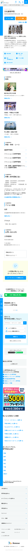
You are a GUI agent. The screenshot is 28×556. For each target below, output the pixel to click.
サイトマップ (17, 532)
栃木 (5, 456)
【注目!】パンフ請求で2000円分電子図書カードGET (13, 5)
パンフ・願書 (21, 18)
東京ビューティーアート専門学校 (12, 376)
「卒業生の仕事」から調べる (11, 433)
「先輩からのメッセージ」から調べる (13, 430)
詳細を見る (7, 98)
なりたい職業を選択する (13, 331)
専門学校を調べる (8, 481)
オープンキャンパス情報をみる (15, 277)
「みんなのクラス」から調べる (12, 427)
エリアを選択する (12, 328)
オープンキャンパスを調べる (8, 498)
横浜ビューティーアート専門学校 (12, 381)
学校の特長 (8, 53)
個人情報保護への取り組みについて (11, 546)
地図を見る (7, 216)
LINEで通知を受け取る (15, 295)
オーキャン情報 (9, 18)
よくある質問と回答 (5, 535)
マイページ (3, 513)
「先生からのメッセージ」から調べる (13, 440)
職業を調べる (4, 503)
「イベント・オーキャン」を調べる (13, 420)
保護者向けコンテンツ (6, 523)
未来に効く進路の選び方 (15, 72)
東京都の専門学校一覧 (17, 481)
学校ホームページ (10, 255)
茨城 (5, 453)
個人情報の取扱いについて (20, 529)
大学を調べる (4, 488)
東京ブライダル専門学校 (10, 374)
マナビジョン (4, 2)
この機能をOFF (14, 363)
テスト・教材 (4, 518)
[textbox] (15, 322)
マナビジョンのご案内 (5, 529)
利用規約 (3, 532)
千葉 (5, 467)
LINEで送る (20, 352)
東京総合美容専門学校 (10, 378)
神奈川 (5, 473)
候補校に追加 (22, 22)
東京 (5, 470)
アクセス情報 (20, 58)
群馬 (5, 460)
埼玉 (5, 463)
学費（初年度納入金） (9, 59)
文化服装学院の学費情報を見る (12, 197)
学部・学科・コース (20, 54)
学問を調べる (4, 508)
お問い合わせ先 (9, 62)
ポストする (12, 352)
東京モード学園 (8, 383)
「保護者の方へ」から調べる (11, 437)
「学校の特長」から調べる (10, 423)
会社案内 (22, 546)
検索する (15, 336)
